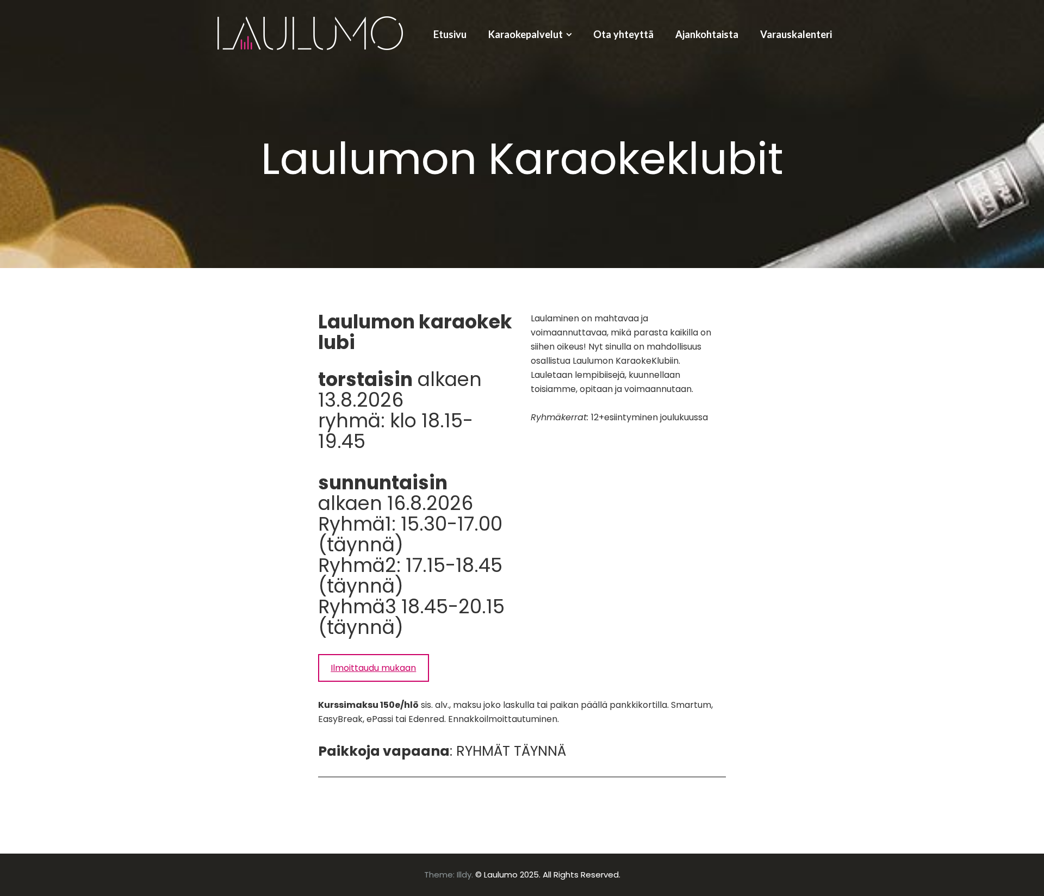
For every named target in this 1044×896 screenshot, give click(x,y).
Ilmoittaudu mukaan (373, 668)
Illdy (464, 874)
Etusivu (450, 34)
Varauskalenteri (796, 34)
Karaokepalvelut (525, 34)
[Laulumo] (310, 32)
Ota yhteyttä (623, 34)
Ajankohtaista (706, 34)
